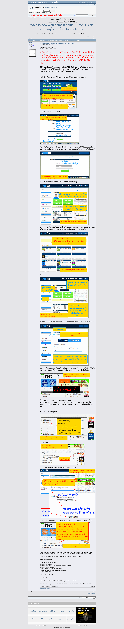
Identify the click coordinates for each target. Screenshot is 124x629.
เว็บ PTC (57, 34)
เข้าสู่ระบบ (47, 7)
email (30, 42)
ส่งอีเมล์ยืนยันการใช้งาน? (34, 8)
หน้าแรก (31, 17)
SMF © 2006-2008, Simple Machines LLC (61, 625)
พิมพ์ (94, 38)
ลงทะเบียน (54, 7)
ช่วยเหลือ (35, 17)
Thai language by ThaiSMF (72, 625)
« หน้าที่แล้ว (88, 36)
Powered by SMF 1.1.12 (51, 625)
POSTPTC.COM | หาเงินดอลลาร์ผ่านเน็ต (36, 34)
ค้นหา (37, 17)
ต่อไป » (93, 36)
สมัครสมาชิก (44, 17)
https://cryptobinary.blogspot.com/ (45, 588)
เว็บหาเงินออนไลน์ (50, 34)
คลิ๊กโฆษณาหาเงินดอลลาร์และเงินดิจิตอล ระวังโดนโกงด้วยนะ (73, 34)
